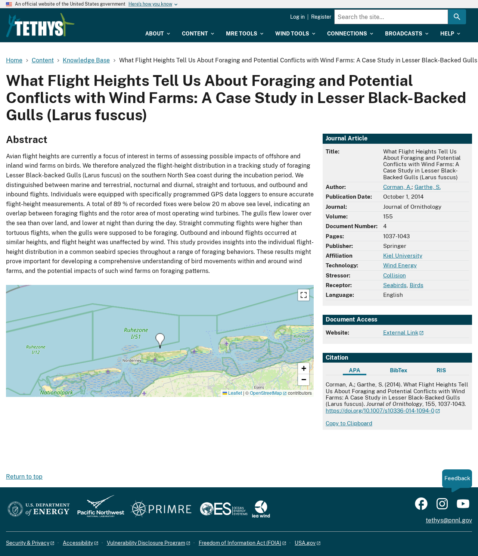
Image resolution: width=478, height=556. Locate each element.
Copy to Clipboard (349, 423)
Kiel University (402, 255)
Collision (394, 275)
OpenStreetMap (266, 392)
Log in (297, 16)
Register (321, 16)
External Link (400, 332)
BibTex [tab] (398, 370)
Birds (416, 285)
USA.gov (305, 543)
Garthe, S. (428, 187)
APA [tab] (354, 370)
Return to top (24, 476)
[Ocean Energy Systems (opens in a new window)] (224, 509)
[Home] (40, 25)
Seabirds (395, 285)
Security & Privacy (27, 543)
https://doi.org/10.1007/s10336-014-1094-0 (380, 410)
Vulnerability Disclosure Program (146, 543)
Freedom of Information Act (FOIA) (240, 543)
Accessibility (78, 543)
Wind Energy (400, 265)
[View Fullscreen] (303, 295)
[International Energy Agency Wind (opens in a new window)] (261, 509)
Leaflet (234, 392)
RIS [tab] (441, 370)
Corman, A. (397, 187)
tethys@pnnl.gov (449, 520)
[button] (160, 340)
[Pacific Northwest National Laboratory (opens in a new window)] (97, 509)
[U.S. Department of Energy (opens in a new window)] (38, 509)
